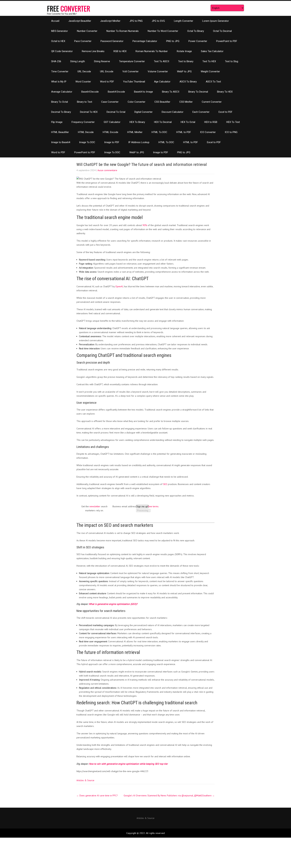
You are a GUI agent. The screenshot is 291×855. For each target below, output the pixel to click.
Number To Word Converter (163, 31)
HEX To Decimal (163, 122)
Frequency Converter (83, 122)
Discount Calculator (172, 111)
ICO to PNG (231, 132)
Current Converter (212, 101)
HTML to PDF (183, 132)
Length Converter (183, 20)
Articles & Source (85, 780)
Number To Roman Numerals (122, 31)
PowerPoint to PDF (226, 41)
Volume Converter (158, 71)
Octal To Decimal (222, 31)
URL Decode (84, 71)
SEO (165, 484)
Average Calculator (61, 91)
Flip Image (56, 122)
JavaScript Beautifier (79, 20)
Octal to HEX (58, 41)
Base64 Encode (116, 91)
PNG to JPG (172, 41)
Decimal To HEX (89, 111)
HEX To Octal (188, 122)
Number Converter (87, 31)
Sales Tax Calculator (212, 51)
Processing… (143, 510)
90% (144, 225)
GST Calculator (112, 122)
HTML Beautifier (60, 132)
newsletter (94, 506)
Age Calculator (162, 81)
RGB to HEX (120, 51)
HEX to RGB (210, 122)
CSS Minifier (186, 101)
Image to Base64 (60, 142)
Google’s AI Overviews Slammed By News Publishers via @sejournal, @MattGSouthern (169, 795)
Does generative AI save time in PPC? (97, 795)
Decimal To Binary (61, 111)
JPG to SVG (158, 20)
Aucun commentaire (107, 170)
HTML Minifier (134, 132)
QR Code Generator (62, 51)
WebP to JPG (184, 71)
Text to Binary (185, 61)
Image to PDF (111, 142)
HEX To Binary (137, 122)
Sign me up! (142, 506)
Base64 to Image (143, 91)
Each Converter (200, 111)
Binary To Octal (59, 101)
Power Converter (197, 41)
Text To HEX (209, 61)
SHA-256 (56, 61)
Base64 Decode (90, 91)
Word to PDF (107, 81)
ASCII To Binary (188, 81)
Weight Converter (210, 71)
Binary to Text (84, 101)
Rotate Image (184, 51)
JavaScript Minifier (110, 20)
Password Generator (112, 41)
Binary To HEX (225, 91)
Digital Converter (143, 111)
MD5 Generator (59, 31)
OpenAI (119, 286)
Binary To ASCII (170, 91)
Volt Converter (130, 71)
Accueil (55, 20)
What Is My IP (58, 81)
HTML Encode (110, 132)
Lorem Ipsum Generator (215, 20)
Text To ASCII (161, 61)
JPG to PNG (136, 20)
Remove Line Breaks (93, 51)
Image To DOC (87, 142)
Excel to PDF (225, 111)
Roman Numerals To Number (152, 51)
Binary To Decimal (198, 91)
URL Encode (106, 71)
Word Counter (83, 81)
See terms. (153, 506)
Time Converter (59, 71)
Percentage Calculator (145, 41)
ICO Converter (208, 132)
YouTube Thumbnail (134, 81)
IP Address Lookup (138, 142)
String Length (77, 61)
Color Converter (136, 101)
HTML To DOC (159, 132)
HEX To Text (233, 122)
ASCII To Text (213, 81)
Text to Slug (231, 61)
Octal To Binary (195, 31)
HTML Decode (86, 132)
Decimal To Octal (116, 111)
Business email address (124, 506)
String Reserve (102, 61)
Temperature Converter (132, 61)
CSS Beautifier (162, 101)
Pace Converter (82, 41)
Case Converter (110, 101)
